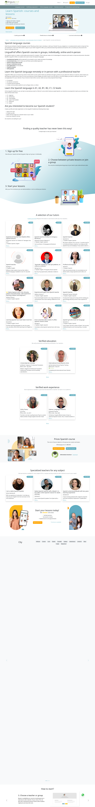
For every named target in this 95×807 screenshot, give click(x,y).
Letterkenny (72, 541)
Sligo (85, 541)
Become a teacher (20, 27)
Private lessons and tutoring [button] (72, 7)
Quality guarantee (32, 218)
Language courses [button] (19, 7)
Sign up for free (9, 27)
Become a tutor (80, 2)
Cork (49, 541)
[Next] (88, 660)
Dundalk (59, 541)
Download (75, 454)
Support (66, 2)
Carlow (44, 541)
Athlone (38, 541)
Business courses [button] (58, 7)
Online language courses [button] (46, 7)
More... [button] (8, 245)
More (58, 2)
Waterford (63, 544)
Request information (59, 448)
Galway (65, 541)
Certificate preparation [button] (32, 7)
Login (88, 2)
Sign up (72, 2)
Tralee (57, 544)
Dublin (53, 541)
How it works (9, 31)
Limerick (79, 541)
